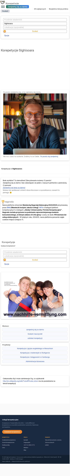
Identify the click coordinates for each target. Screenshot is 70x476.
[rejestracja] (35, 154)
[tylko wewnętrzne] (0, 408)
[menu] (3, 6)
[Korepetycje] (2, 3)
